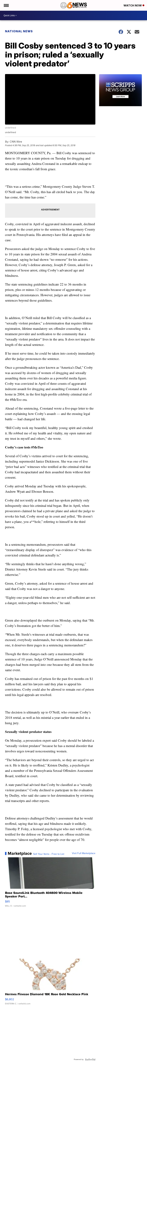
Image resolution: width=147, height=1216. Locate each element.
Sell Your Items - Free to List (48, 854)
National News (19, 31)
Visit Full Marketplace (83, 853)
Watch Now (133, 5)
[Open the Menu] (6, 5)
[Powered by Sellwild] (90, 1059)
